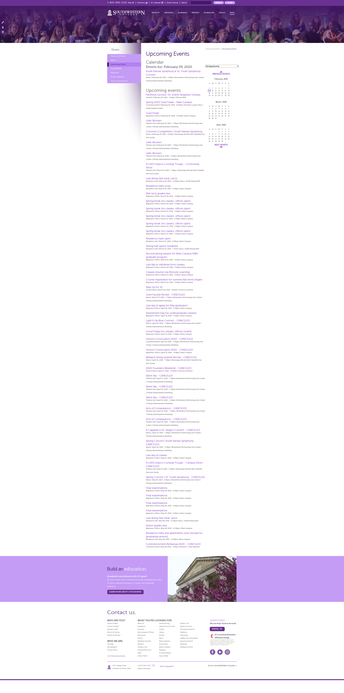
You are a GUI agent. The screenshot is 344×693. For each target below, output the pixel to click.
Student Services (186, 626)
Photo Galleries (117, 77)
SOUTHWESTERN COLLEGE (224, 666)
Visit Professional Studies (116, 656)
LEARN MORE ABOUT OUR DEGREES (125, 592)
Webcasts (115, 73)
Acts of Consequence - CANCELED (166, 408)
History (161, 629)
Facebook (212, 652)
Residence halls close (158, 185)
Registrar (162, 650)
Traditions (183, 632)
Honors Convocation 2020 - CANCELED (169, 338)
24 (213, 95)
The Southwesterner (119, 81)
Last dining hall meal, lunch (161, 178)
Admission (168, 13)
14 (225, 90)
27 (222, 95)
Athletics (195, 13)
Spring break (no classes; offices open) (168, 201)
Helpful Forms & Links (167, 626)
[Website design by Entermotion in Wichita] (236, 666)
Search (184, 3)
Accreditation (112, 647)
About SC (156, 13)
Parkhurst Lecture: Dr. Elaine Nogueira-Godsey (173, 94)
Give (229, 3)
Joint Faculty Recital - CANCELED (165, 294)
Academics (182, 13)
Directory (141, 3)
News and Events (118, 56)
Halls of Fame (142, 656)
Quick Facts (163, 644)
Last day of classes (156, 455)
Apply (219, 3)
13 (222, 90)
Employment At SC (144, 650)
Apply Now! (4, 22)
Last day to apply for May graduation (167, 305)
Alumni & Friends (113, 632)
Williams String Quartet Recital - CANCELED (171, 357)
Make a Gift (4, 32)
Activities (141, 629)
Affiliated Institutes (144, 641)
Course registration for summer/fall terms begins (174, 279)
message (154, 665)
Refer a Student (164, 647)
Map (129, 3)
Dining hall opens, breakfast (162, 246)
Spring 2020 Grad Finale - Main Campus (169, 102)
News (232, 13)
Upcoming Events (118, 64)
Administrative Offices (146, 632)
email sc (217, 629)
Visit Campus (4, 27)
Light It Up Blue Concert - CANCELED (168, 320)
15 (229, 90)
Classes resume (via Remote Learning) (168, 272)
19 (219, 93)
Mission (161, 635)
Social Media (116, 68)
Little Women (154, 120)
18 (216, 93)
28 (225, 95)
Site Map (110, 644)
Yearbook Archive (186, 647)
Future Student (112, 623)
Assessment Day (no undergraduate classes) (171, 313)
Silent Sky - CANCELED (159, 375)
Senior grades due (156, 525)
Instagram (227, 652)
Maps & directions (144, 668)
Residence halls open (158, 238)
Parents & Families (113, 635)
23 (209, 95)
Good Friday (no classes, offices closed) (168, 331)
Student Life (209, 13)
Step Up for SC (154, 287)
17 (212, 93)
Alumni (222, 13)
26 (219, 95)
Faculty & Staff (112, 629)
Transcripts (184, 635)
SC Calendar (156, 3)
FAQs (139, 653)
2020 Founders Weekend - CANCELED (168, 368)
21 (225, 93)
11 (215, 90)
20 (222, 93)
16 (209, 93)
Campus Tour (142, 647)
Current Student (113, 626)
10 (212, 90)
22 (229, 93)
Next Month (221, 145)
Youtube (220, 652)
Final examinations (156, 488)
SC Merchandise (165, 653)
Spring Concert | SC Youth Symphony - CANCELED (175, 477)
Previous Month (221, 74)
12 (219, 90)
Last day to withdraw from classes (165, 264)
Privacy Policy (112, 650)
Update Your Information (189, 638)
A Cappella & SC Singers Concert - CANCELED (173, 430)
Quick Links (171, 3)
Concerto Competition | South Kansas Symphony (174, 131)
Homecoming (164, 623)
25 (216, 95)
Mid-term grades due (158, 193)
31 (216, 118)
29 (229, 95)
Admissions (142, 635)
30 (213, 118)
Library (161, 632)
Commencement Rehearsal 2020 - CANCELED (173, 544)
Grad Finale (152, 113)
